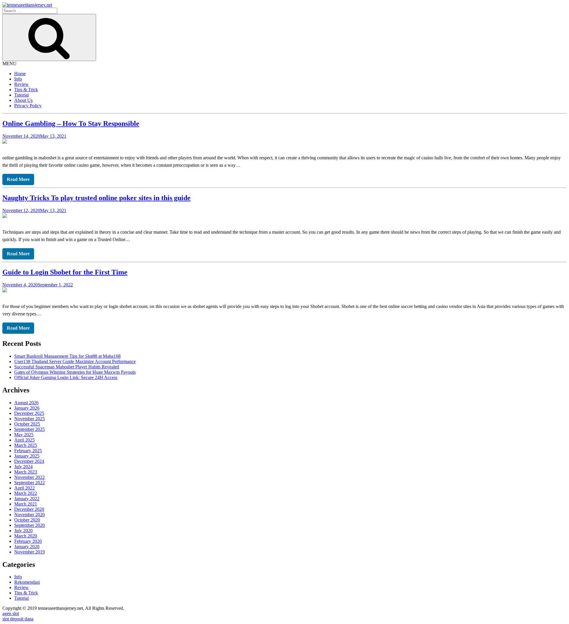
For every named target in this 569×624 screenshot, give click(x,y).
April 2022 (24, 487)
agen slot (10, 613)
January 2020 (26, 546)
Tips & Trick (26, 89)
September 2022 (29, 482)
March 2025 (25, 445)
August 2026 (26, 402)
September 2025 (29, 429)
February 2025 (28, 450)
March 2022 (25, 493)
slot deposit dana (17, 618)
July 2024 (23, 466)
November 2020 (29, 514)
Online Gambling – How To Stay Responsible (70, 123)
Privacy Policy (27, 105)
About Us (23, 100)
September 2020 (29, 525)
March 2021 (25, 503)
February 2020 (28, 541)
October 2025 (27, 423)
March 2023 (25, 471)
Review (21, 84)
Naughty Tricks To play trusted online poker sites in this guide (96, 198)
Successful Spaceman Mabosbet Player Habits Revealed (66, 366)
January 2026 (26, 407)
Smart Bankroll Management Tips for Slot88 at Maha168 (67, 356)
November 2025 (29, 418)
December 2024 (29, 461)
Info (18, 78)
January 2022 (26, 498)
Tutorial (21, 94)
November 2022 (29, 477)
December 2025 (29, 413)
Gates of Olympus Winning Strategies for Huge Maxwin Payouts (75, 372)
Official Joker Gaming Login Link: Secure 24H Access (65, 377)
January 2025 (26, 455)
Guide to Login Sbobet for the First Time (64, 272)
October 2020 (27, 519)
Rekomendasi (27, 582)
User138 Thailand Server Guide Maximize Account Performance (75, 361)
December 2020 (29, 509)
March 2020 (25, 535)
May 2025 (23, 434)
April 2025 (24, 439)
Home (20, 73)
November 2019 (29, 551)
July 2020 (23, 530)
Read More (18, 179)
